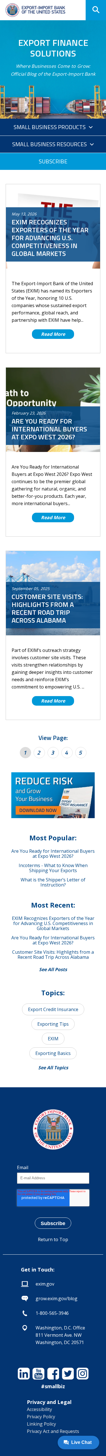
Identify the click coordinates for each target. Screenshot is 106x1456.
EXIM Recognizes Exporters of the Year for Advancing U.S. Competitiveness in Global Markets (53, 923)
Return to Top (53, 1239)
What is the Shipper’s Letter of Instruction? (53, 882)
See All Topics (53, 1068)
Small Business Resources (49, 144)
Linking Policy (41, 1424)
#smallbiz (53, 1386)
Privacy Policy (41, 1417)
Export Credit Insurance (53, 1009)
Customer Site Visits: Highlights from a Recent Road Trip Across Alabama (53, 954)
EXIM (53, 1039)
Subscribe (53, 161)
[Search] (96, 10)
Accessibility (39, 1409)
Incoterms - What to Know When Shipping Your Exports (53, 868)
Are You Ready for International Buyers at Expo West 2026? (53, 854)
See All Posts (53, 969)
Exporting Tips (53, 1024)
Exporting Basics (53, 1053)
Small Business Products (50, 127)
